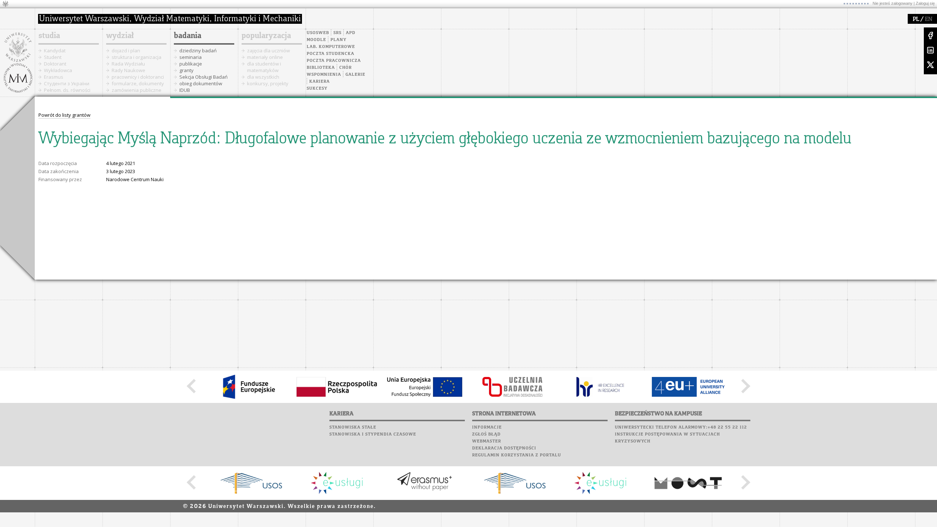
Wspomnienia (324, 74)
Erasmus (53, 77)
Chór (345, 68)
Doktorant (55, 63)
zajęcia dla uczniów (268, 50)
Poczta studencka (330, 54)
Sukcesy (317, 88)
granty (186, 70)
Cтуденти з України (66, 83)
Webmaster (486, 441)
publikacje (190, 63)
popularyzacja (266, 35)
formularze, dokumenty (138, 83)
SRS (337, 33)
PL (916, 19)
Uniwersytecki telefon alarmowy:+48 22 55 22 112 (681, 427)
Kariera (319, 81)
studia (49, 35)
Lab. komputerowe (331, 47)
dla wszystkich (263, 77)
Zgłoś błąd (486, 434)
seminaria (190, 57)
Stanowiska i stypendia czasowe (372, 434)
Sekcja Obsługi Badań (203, 77)
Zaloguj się (925, 3)
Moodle (316, 40)
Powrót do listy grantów (64, 115)
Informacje (487, 427)
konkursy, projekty (267, 83)
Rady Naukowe (128, 70)
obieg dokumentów (200, 83)
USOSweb (318, 33)
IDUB (184, 90)
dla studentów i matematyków (264, 67)
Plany (339, 40)
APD (350, 33)
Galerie (355, 74)
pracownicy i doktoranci (138, 77)
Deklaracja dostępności (504, 448)
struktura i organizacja (136, 57)
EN (928, 19)
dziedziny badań (198, 50)
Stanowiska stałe (352, 427)
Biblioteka (321, 68)
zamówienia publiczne (136, 90)
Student (52, 57)
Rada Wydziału (128, 63)
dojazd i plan (126, 50)
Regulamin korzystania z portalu (516, 455)
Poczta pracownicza (334, 61)
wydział (120, 35)
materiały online (265, 57)
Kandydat (55, 50)
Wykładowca (58, 70)
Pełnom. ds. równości (67, 90)
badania (187, 35)
